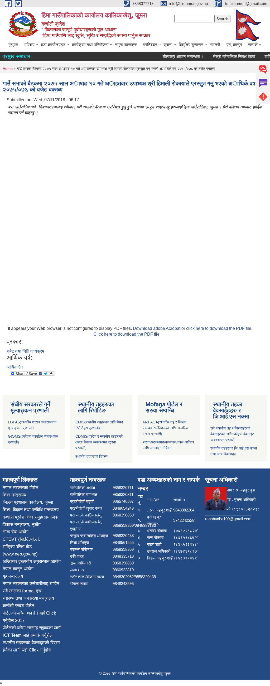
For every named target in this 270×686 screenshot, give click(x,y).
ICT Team (13, 635)
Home (8, 68)
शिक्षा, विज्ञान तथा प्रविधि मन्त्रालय (31, 509)
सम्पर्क (253, 44)
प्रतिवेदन (150, 44)
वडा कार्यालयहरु (53, 44)
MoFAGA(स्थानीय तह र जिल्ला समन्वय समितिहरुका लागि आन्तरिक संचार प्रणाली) (165, 428)
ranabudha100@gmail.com (228, 518)
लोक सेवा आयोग (15, 531)
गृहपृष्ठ (13, 44)
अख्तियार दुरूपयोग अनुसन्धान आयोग (32, 561)
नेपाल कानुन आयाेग (18, 568)
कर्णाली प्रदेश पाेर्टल (18, 605)
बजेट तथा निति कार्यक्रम (25, 351)
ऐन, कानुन (234, 44)
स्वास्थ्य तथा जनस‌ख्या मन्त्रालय (28, 598)
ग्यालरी (215, 44)
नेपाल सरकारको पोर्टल (20, 487)
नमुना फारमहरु (126, 44)
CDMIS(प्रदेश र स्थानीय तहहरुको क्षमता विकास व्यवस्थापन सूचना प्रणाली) (99, 442)
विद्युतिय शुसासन (191, 44)
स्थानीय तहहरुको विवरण (91, 456)
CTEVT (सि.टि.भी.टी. (21, 539)
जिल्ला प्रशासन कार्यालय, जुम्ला (28, 502)
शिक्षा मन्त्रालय (14, 494)
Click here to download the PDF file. (127, 334)
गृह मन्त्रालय (13, 576)
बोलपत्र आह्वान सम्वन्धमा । (178, 56)
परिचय (30, 44)
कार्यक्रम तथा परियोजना (90, 44)
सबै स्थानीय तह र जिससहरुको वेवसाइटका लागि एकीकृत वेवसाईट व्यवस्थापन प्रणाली (232, 434)
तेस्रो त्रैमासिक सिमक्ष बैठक (230, 56)
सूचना (167, 44)
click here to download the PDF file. (219, 328)
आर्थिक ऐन (15, 367)
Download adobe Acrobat (157, 328)
